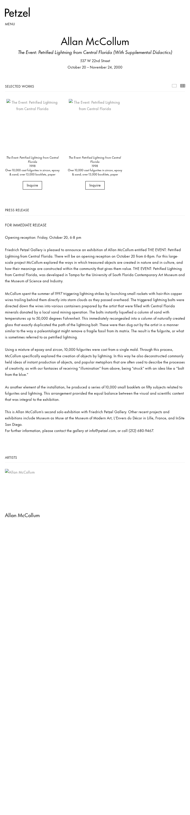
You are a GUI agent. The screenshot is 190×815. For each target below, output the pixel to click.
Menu (10, 23)
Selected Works (174, 85)
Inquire (32, 185)
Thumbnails (182, 85)
